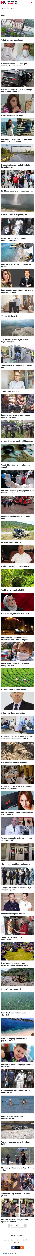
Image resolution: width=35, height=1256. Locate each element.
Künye (12, 1240)
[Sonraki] (25, 1225)
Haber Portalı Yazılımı (10, 1253)
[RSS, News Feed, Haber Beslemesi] (22, 1247)
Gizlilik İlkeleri (26, 1240)
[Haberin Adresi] (9, 2)
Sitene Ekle (17, 1242)
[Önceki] (9, 1225)
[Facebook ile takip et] (13, 1247)
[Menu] (32, 2)
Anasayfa (6, 8)
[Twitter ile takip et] (17, 1247)
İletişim (18, 1240)
